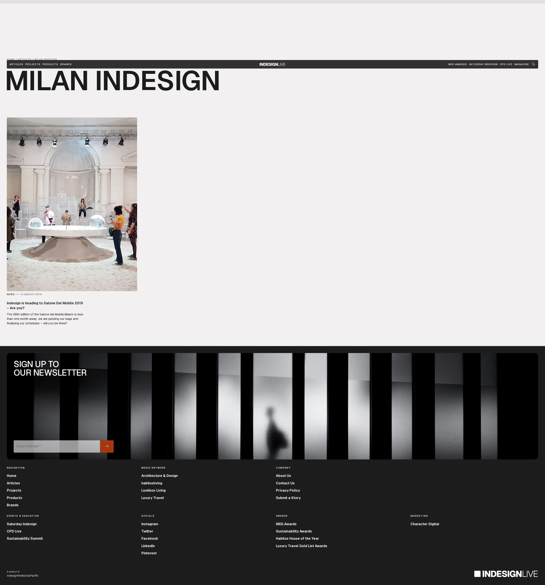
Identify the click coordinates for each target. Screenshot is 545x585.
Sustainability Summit (25, 538)
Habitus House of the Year (297, 538)
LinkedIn (148, 546)
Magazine (522, 64)
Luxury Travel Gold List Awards (301, 546)
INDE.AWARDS (457, 64)
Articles (16, 64)
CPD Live (14, 531)
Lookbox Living (153, 490)
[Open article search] (533, 64)
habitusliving (151, 483)
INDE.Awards (286, 524)
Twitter (147, 531)
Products (50, 64)
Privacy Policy (288, 490)
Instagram (149, 524)
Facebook (149, 538)
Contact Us (285, 483)
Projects (32, 64)
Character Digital (424, 524)
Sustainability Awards (294, 531)
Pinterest (149, 553)
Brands (66, 64)
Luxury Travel (152, 498)
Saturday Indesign (22, 524)
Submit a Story (288, 498)
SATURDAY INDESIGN (483, 64)
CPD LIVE (506, 64)
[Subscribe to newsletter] (107, 446)
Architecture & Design (159, 475)
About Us (283, 475)
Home (11, 475)
